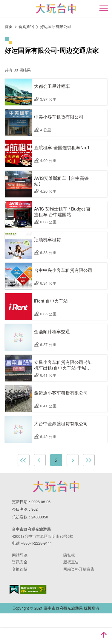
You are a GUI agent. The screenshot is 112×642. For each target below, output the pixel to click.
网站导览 (19, 555)
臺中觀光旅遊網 (56, 8)
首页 (9, 26)
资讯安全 (19, 562)
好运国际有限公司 (55, 26)
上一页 (40, 460)
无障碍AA (33, 589)
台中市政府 (56, 486)
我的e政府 (14, 589)
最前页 (24, 460)
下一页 (73, 460)
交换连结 (19, 569)
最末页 (89, 460)
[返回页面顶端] (103, 635)
